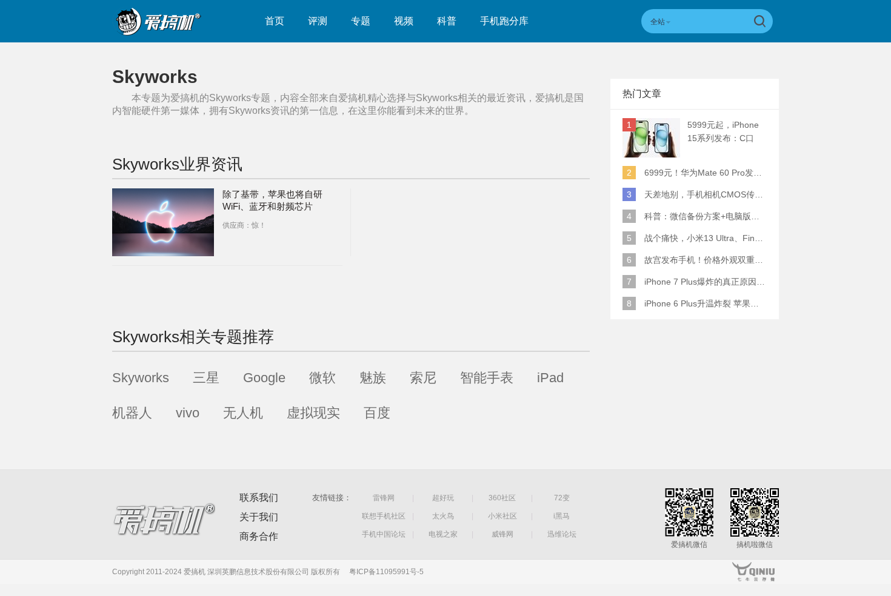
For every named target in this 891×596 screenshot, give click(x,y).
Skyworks (140, 377)
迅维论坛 (561, 534)
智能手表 (486, 377)
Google (264, 377)
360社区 (502, 498)
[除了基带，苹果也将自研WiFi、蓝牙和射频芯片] (163, 222)
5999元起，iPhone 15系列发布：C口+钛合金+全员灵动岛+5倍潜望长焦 (726, 132)
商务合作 (258, 536)
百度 (377, 412)
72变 (562, 498)
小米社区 (502, 516)
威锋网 (502, 534)
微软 (322, 377)
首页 (274, 21)
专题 (360, 21)
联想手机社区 (383, 516)
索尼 (423, 377)
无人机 (243, 412)
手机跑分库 (504, 21)
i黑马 (561, 516)
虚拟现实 (313, 412)
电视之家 (443, 534)
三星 (206, 377)
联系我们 (258, 497)
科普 (446, 21)
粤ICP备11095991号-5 (386, 572)
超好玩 (443, 498)
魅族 (372, 377)
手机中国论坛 (383, 534)
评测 (317, 21)
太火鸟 (443, 516)
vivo (187, 412)
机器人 (132, 412)
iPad (550, 377)
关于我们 (258, 517)
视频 (403, 21)
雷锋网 (384, 498)
